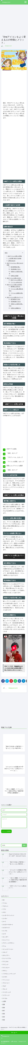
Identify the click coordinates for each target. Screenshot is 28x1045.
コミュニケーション (7, 949)
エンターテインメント (8, 915)
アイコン (4, 903)
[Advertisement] (14, 20)
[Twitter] (7, 681)
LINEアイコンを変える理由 (15, 256)
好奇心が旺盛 (14, 276)
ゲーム (4, 946)
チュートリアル (6, 958)
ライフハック (6, 995)
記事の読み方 (11, 261)
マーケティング (6, 992)
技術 (3, 1007)
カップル (4, 931)
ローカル (4, 998)
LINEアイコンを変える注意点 (14, 285)
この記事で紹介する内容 (14, 258)
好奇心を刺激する (16, 308)
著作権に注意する (15, 286)
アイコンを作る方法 (16, 282)
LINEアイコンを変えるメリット (15, 297)
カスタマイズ (6, 927)
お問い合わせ (14, 1041)
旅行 (3, 1010)
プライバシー (6, 983)
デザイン (4, 971)
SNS (3, 900)
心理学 (4, 1001)
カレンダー (5, 937)
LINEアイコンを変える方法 (14, 278)
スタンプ (4, 952)
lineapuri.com (8, 46)
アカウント (5, 906)
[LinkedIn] (19, 681)
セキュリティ (6, 955)
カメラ (4, 934)
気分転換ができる (16, 269)
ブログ (4, 986)
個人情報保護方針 (5, 1041)
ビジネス (4, 977)
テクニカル (5, 961)
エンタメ (4, 918)
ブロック (4, 989)
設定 (3, 1017)
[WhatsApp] (15, 681)
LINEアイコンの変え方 (16, 280)
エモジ (4, 912)
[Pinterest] (11, 681)
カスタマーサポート (7, 924)
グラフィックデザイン (8, 943)
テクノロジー (6, 967)
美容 (3, 1014)
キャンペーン (6, 940)
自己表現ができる (15, 299)
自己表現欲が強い (15, 267)
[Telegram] (23, 681)
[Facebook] (3, 681)
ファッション (6, 980)
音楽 (3, 1020)
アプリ (4, 909)
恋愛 (3, 1004)
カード (4, 921)
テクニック (5, 964)
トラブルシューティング (9, 974)
